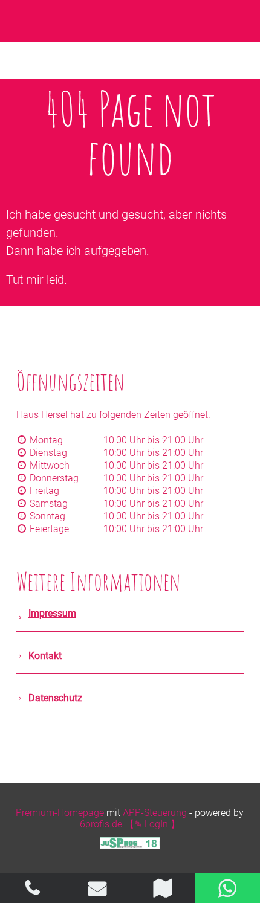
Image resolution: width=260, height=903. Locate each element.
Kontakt (45, 655)
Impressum (52, 613)
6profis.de (101, 824)
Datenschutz (55, 698)
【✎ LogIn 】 (152, 824)
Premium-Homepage (60, 812)
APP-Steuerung (155, 812)
